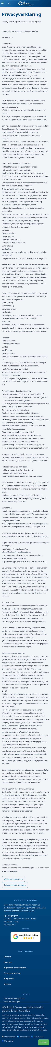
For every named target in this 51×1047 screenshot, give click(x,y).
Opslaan (43, 1042)
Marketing (8, 1041)
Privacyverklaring (12, 973)
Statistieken (39, 1036)
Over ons (8, 962)
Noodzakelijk (9, 1036)
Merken (7, 984)
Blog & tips (9, 978)
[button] (25, 937)
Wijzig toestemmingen (13, 879)
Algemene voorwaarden (15, 967)
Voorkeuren (25, 1036)
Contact (7, 956)
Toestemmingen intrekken (15, 885)
